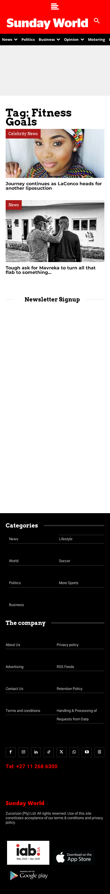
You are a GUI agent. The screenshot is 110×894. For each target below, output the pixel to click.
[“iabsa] (28, 865)
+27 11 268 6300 (37, 766)
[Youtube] (87, 752)
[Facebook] (11, 752)
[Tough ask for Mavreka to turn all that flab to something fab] (55, 231)
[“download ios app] (73, 865)
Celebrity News (23, 133)
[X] (61, 752)
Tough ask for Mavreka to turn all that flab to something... (51, 270)
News (13, 205)
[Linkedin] (36, 752)
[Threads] (99, 752)
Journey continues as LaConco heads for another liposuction (54, 186)
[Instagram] (23, 752)
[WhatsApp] (74, 752)
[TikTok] (49, 752)
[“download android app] (28, 882)
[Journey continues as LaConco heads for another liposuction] (55, 153)
